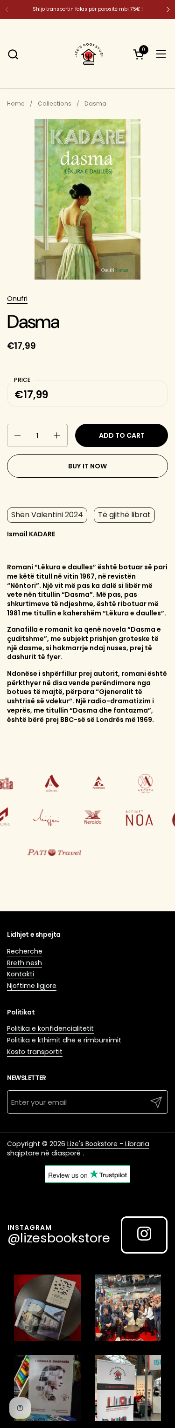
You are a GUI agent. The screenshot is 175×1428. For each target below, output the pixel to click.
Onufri (17, 298)
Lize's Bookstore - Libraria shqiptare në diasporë (78, 1148)
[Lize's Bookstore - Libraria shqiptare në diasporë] (87, 54)
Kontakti (20, 974)
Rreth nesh (24, 963)
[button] (13, 54)
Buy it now (87, 466)
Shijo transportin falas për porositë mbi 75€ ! (88, 9)
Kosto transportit (35, 1051)
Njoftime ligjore (31, 985)
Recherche (24, 951)
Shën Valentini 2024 (47, 514)
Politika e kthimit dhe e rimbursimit (64, 1040)
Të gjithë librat (124, 514)
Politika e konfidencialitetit (50, 1028)
